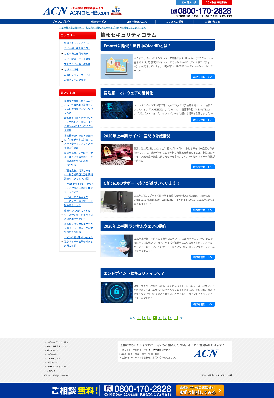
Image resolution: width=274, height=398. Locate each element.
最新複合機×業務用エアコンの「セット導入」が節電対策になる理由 (78, 228)
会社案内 (51, 370)
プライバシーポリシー (56, 366)
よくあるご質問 (174, 21)
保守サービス (98, 21)
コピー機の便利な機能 (76, 53)
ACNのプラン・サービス (77, 74)
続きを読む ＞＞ (202, 76)
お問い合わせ (212, 21)
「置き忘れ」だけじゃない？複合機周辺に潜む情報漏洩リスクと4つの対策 (78, 174)
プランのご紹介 (61, 21)
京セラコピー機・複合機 (77, 64)
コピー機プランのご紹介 (57, 342)
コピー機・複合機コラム (77, 48)
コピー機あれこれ (137, 21)
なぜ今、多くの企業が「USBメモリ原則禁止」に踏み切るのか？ (78, 201)
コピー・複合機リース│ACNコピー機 (216, 375)
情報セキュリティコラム (77, 43)
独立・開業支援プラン (56, 346)
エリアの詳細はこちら (159, 350)
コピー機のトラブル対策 (77, 58)
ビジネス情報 (71, 69)
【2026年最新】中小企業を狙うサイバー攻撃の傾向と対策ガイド (78, 241)
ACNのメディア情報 (75, 80)
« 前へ (131, 317)
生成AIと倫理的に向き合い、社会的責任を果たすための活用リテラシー (78, 214)
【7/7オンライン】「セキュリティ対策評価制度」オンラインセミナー (79, 187)
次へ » (183, 317)
